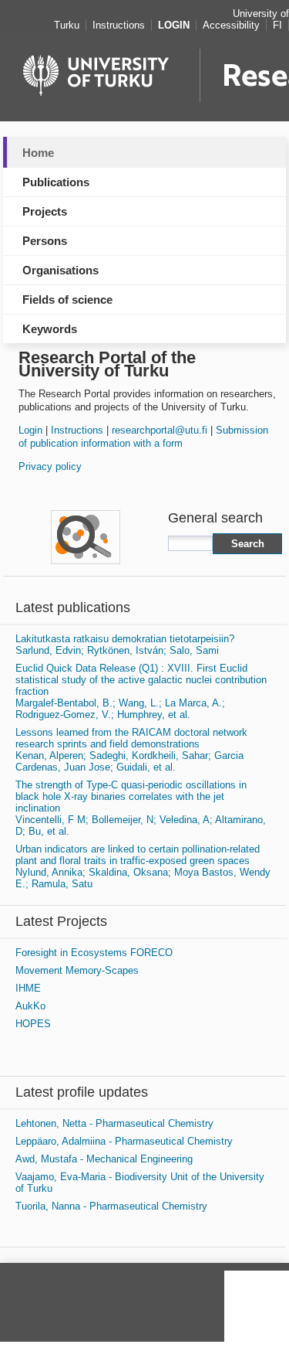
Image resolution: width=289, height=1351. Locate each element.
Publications (55, 182)
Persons (44, 240)
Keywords (49, 328)
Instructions (77, 430)
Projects (44, 211)
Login (30, 430)
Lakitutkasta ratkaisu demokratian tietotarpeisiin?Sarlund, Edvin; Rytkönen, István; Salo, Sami (124, 644)
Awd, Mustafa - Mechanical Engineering (104, 1159)
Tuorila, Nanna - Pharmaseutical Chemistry (111, 1206)
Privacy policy (50, 466)
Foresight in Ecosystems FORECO (94, 952)
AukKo (30, 1006)
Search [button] (247, 544)
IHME (28, 988)
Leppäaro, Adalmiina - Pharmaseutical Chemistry (124, 1141)
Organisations (60, 270)
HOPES (33, 1023)
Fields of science (67, 299)
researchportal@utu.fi (159, 430)
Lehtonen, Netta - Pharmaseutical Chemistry (114, 1123)
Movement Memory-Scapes (77, 970)
